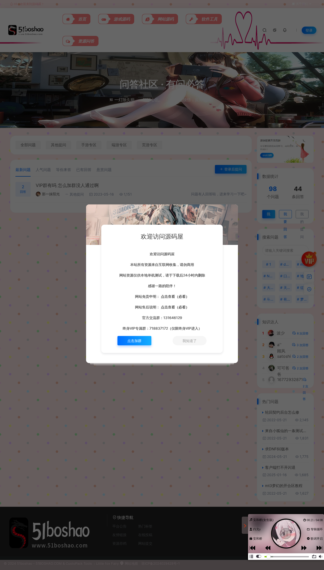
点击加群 (134, 341)
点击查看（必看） (174, 296)
